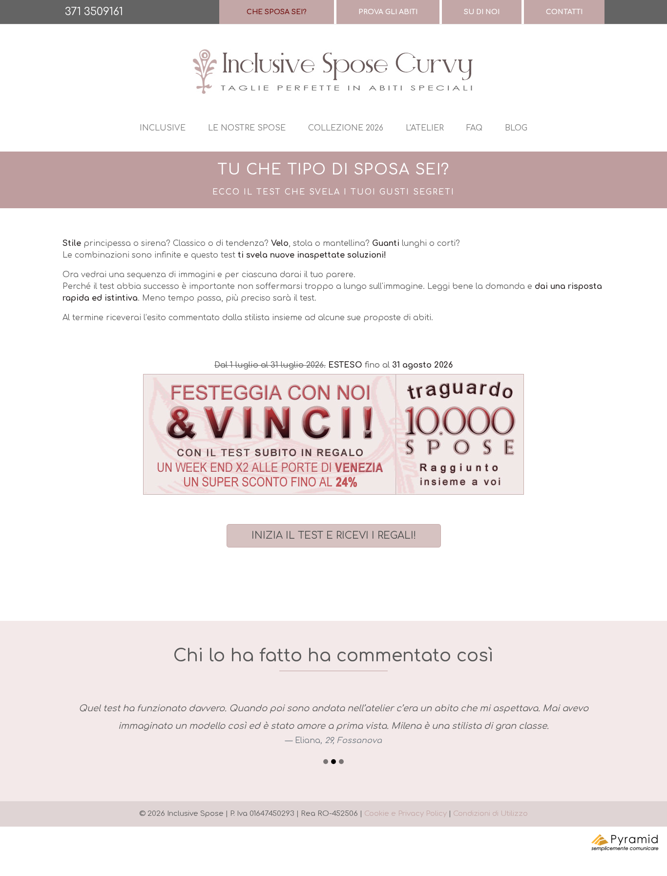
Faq (474, 128)
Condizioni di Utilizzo (490, 814)
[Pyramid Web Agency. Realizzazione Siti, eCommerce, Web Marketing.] (625, 842)
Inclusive (163, 128)
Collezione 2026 (345, 128)
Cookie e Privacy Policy (405, 814)
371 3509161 (94, 12)
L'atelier (425, 128)
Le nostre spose (247, 128)
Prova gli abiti (387, 12)
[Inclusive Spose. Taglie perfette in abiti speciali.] (333, 71)
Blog (516, 128)
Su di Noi (482, 12)
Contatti (564, 12)
